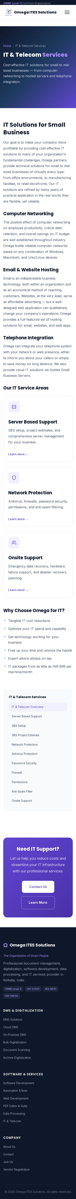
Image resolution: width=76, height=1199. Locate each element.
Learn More (38, 902)
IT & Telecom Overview (27, 707)
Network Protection (25, 744)
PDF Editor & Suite (15, 1106)
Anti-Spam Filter (22, 791)
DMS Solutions (12, 1019)
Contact (8, 1154)
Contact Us (38, 887)
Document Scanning (16, 1050)
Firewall (17, 772)
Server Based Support (27, 716)
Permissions (20, 782)
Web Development (15, 1098)
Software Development (18, 1083)
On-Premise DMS (14, 1034)
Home (7, 46)
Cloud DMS (10, 1027)
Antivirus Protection (24, 753)
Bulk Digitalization (15, 1042)
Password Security (24, 763)
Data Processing (14, 1113)
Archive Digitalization (17, 1057)
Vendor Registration (16, 1169)
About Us (9, 1146)
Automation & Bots (15, 1090)
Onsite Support (22, 800)
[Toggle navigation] (67, 12)
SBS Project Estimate (25, 735)
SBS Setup (19, 725)
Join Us (8, 1162)
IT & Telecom (12, 1121)
